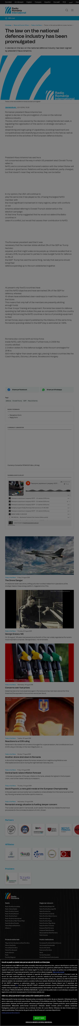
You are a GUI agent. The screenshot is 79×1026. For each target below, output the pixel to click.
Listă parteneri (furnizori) (10, 1013)
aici (17, 985)
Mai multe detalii (58, 972)
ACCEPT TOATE (39, 1018)
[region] (39, 992)
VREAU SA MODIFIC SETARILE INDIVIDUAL (39, 1022)
